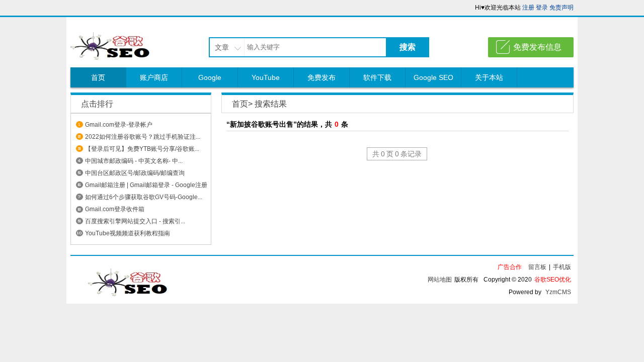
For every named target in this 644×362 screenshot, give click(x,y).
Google (209, 77)
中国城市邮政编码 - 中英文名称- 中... (134, 160)
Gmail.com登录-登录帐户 (118, 124)
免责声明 (561, 7)
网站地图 (440, 279)
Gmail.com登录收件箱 (114, 209)
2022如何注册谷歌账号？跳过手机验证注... (142, 136)
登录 (542, 7)
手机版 (562, 266)
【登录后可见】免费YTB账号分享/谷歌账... (142, 148)
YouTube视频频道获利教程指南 (127, 233)
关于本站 (489, 77)
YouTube (266, 77)
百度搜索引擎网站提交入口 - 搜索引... (135, 221)
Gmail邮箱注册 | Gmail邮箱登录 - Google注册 (146, 185)
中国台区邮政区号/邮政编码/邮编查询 (135, 172)
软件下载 (377, 77)
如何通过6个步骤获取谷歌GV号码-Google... (143, 197)
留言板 (537, 266)
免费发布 (321, 77)
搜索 (407, 47)
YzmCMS (558, 292)
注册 (528, 7)
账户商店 (154, 77)
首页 (98, 77)
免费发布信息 (537, 47)
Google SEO (433, 77)
